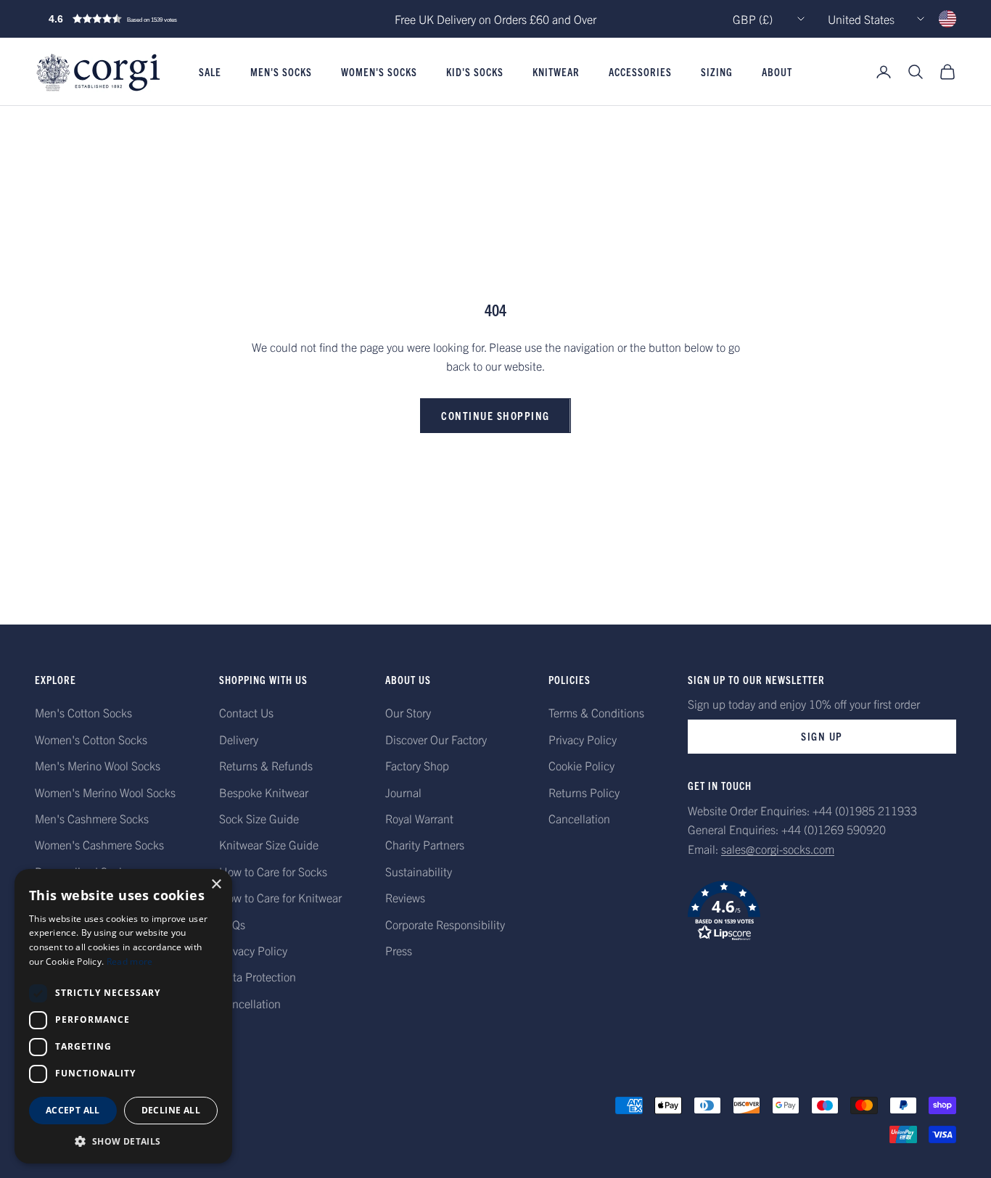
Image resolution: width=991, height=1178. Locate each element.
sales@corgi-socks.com (777, 848)
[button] (143, 19)
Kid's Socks (474, 71)
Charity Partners (424, 844)
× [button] (215, 884)
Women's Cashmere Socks (99, 844)
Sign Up (822, 736)
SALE (210, 71)
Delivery (238, 739)
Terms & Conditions (596, 712)
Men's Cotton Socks (83, 712)
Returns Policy (584, 792)
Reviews (405, 897)
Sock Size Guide (259, 818)
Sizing (717, 71)
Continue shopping (495, 415)
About (777, 71)
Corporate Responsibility (445, 924)
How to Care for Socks (273, 871)
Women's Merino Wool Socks (105, 792)
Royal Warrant (419, 818)
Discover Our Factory (436, 739)
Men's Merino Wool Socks (97, 765)
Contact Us (246, 712)
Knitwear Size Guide (268, 844)
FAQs (232, 924)
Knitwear (556, 71)
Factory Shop (417, 765)
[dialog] (123, 1016)
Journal (403, 792)
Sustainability (418, 871)
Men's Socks (281, 71)
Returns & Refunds (266, 765)
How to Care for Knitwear (280, 897)
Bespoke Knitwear (263, 792)
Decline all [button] (170, 1110)
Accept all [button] (73, 1110)
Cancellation (250, 1003)
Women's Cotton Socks (91, 739)
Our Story (408, 712)
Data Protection (257, 976)
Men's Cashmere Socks (92, 818)
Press (398, 950)
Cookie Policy (581, 765)
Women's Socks (379, 71)
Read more (130, 961)
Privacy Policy (253, 950)
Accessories (640, 71)
